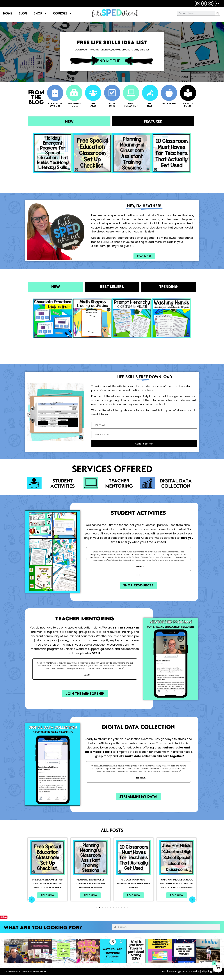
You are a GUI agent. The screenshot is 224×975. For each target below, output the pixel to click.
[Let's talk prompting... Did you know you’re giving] (112, 951)
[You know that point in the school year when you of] (88, 951)
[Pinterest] (210, 3)
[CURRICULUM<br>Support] (55, 93)
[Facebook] (197, 3)
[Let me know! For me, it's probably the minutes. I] (136, 951)
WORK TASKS (112, 104)
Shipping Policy (210, 971)
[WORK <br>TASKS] (112, 93)
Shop (38, 13)
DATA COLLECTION (131, 104)
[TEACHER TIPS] (169, 93)
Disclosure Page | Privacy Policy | (182, 971)
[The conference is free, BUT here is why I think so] (40, 951)
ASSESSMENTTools (74, 104)
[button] (86, 559)
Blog (23, 13)
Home (7, 13)
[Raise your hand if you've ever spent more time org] (184, 951)
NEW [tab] (69, 121)
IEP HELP (150, 104)
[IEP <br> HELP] (150, 93)
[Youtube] (217, 3)
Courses (60, 13)
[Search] (217, 13)
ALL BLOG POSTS (187, 104)
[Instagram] (204, 3)
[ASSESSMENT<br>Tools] (74, 93)
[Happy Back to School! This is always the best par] (16, 951)
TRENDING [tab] (168, 286)
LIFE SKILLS (93, 104)
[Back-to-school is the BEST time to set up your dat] (208, 951)
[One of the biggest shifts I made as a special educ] (64, 951)
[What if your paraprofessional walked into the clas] (160, 951)
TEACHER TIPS (169, 103)
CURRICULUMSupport (55, 104)
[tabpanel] (112, 156)
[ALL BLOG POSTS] (188, 93)
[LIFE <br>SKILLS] (93, 93)
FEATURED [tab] (153, 121)
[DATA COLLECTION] (131, 93)
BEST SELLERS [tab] (112, 286)
